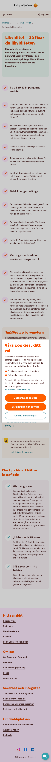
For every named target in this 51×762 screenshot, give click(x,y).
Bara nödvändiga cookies (25, 406)
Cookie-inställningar (26, 415)
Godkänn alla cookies (25, 398)
